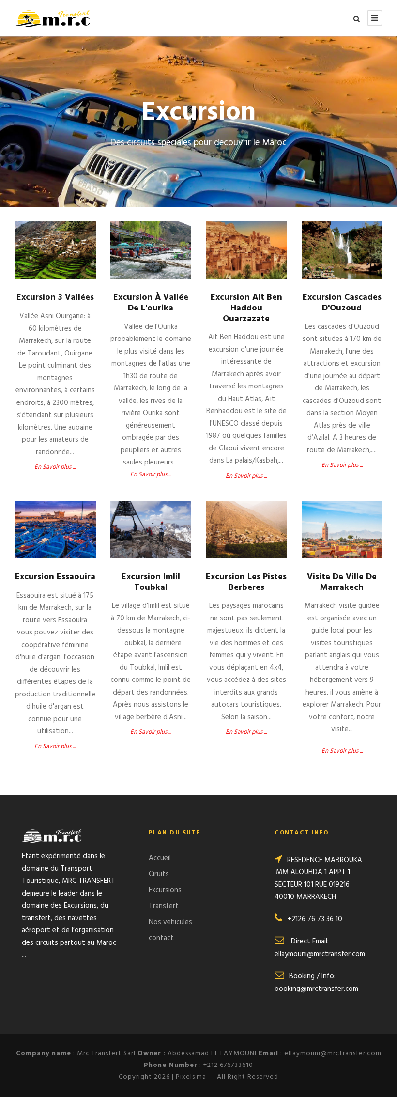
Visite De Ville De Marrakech (342, 582)
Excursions (165, 890)
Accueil (160, 858)
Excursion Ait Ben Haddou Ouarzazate (246, 308)
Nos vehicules (170, 922)
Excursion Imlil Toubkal (151, 582)
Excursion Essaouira (55, 577)
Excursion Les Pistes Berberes (246, 582)
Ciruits (159, 874)
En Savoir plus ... (55, 467)
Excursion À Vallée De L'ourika (150, 303)
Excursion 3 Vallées (55, 298)
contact (161, 938)
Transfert (164, 906)
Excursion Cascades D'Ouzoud (342, 303)
